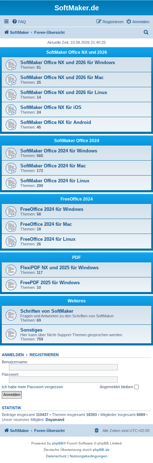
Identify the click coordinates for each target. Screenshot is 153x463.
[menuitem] (19, 21)
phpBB (57, 443)
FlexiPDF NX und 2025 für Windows (59, 267)
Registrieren (44, 355)
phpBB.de (101, 450)
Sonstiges (31, 330)
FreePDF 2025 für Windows (50, 282)
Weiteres (77, 300)
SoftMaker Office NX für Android (55, 122)
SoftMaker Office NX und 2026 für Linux (63, 92)
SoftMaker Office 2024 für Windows (58, 151)
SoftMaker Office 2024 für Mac (53, 165)
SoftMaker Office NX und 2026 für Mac (62, 77)
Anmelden (13, 355)
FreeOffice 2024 (76, 199)
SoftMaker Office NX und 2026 (76, 52)
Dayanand (55, 419)
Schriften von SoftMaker (46, 311)
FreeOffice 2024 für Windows (51, 209)
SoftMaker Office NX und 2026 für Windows (67, 62)
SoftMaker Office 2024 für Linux (54, 180)
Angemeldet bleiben (117, 387)
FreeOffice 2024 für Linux (47, 239)
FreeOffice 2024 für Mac (46, 224)
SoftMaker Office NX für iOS (50, 107)
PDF (76, 257)
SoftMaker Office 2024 (76, 140)
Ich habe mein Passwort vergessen (32, 387)
